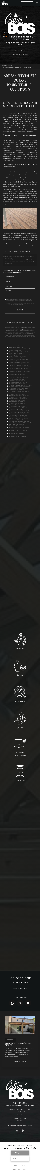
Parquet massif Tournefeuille (17, 403)
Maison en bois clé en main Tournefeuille (20, 385)
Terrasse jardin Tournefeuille (16, 433)
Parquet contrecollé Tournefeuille (18, 398)
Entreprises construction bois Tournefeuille (20, 373)
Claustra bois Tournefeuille (16, 361)
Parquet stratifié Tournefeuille (17, 404)
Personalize (21, 1165)
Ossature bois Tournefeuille (16, 389)
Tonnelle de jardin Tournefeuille (17, 436)
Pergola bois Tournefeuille (16, 409)
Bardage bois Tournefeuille (16, 350)
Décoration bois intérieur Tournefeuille (19, 371)
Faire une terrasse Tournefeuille (17, 379)
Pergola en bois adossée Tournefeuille (19, 412)
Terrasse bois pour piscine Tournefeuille (19, 429)
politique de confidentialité (16, 304)
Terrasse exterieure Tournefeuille (17, 432)
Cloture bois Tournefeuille (16, 364)
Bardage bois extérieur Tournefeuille (19, 352)
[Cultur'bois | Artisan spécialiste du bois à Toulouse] (5, 3)
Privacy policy (21, 1169)
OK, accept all (21, 1153)
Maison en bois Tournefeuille (17, 383)
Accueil (4, 65)
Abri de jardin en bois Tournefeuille (18, 345)
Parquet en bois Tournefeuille (17, 400)
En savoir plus (20, 50)
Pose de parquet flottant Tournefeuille (19, 415)
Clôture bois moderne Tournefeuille (18, 365)
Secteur (9, 65)
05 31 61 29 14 (22, 982)
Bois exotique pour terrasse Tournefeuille (20, 355)
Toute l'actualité (20, 1062)
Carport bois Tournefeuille (16, 358)
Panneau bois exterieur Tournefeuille (19, 391)
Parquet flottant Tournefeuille (17, 401)
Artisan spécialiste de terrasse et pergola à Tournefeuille (19, 260)
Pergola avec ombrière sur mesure (18, 1044)
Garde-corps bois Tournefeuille (17, 380)
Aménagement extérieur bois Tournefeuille (21, 349)
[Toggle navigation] (37, 3)
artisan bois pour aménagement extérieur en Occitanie (19, 329)
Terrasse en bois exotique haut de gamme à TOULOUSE (19, 331)
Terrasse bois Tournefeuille (16, 426)
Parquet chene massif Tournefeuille (19, 395)
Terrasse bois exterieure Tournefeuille (19, 427)
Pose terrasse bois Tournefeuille (17, 420)
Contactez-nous (27, 3)
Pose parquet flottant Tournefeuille (18, 417)
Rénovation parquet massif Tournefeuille (20, 423)
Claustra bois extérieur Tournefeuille (19, 362)
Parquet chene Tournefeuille (17, 394)
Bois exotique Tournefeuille (16, 353)
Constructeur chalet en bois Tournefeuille (20, 367)
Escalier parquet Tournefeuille (17, 374)
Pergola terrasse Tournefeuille (17, 414)
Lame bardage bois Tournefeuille (18, 382)
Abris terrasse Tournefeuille (16, 347)
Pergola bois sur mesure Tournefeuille (19, 411)
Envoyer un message (20, 988)
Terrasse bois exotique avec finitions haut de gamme (21, 328)
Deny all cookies (20, 1159)
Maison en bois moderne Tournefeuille (19, 386)
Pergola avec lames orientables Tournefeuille (21, 408)
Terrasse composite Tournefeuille (18, 430)
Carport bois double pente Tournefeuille (19, 359)
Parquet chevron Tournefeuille (17, 397)
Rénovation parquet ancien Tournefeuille (20, 421)
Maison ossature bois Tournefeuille (18, 388)
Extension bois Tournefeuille (16, 376)
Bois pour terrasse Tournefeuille (17, 356)
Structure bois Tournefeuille (16, 424)
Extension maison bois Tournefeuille (19, 377)
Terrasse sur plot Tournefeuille (17, 435)
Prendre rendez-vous (20, 54)
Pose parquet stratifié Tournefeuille (18, 418)
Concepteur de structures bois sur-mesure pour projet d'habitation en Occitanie (20, 337)
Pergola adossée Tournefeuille (17, 406)
